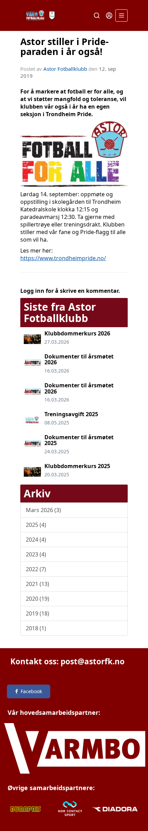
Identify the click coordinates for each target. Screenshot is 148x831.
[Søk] (97, 15)
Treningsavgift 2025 (71, 414)
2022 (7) (36, 569)
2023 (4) (36, 554)
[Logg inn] (109, 15)
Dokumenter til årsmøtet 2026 (79, 359)
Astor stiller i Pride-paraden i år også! (64, 46)
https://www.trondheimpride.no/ (63, 258)
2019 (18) (37, 613)
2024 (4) (36, 539)
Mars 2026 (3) (43, 510)
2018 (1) (36, 628)
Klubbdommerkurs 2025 (77, 466)
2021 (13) (37, 584)
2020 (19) (37, 598)
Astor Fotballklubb (65, 68)
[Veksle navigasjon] (121, 15)
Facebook (31, 691)
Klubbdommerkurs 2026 (77, 333)
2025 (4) (36, 525)
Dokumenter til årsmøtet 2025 (79, 440)
